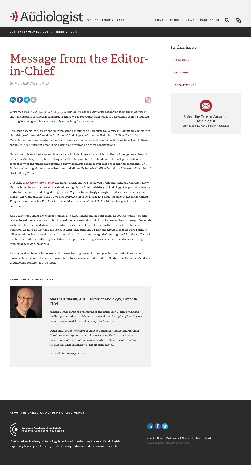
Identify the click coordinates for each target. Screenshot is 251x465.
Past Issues (209, 20)
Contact (186, 438)
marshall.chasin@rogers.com (67, 353)
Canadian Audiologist (46, 18)
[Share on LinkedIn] (13, 102)
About (175, 20)
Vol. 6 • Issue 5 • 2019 (60, 32)
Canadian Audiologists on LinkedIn (150, 426)
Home (159, 20)
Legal (208, 438)
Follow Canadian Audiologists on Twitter (165, 426)
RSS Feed (238, 20)
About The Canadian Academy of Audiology (47, 412)
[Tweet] (27, 102)
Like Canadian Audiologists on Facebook (158, 426)
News (190, 20)
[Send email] (33, 102)
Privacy (198, 438)
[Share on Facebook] (20, 102)
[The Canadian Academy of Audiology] (37, 429)
